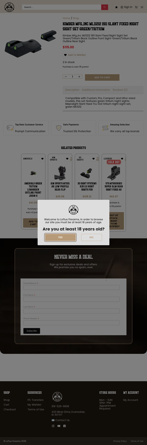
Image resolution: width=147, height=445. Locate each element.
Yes (60, 237)
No (91, 237)
